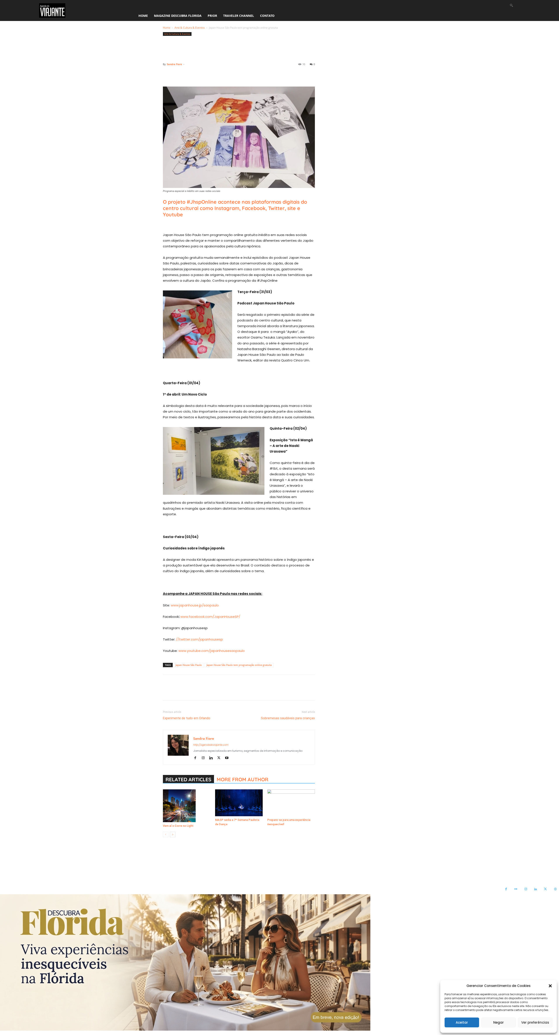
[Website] (555, 889)
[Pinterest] (187, 74)
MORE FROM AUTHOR (242, 779)
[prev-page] (165, 834)
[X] (177, 74)
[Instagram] (204, 758)
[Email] (217, 74)
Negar (498, 1022)
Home (166, 28)
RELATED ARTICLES (188, 779)
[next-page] (172, 834)
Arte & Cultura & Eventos (189, 28)
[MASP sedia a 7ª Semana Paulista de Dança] (239, 802)
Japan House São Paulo (189, 665)
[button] (550, 986)
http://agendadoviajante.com (210, 745)
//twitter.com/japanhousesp (199, 639)
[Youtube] (228, 758)
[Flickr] (516, 889)
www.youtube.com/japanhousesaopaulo (211, 650)
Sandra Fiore (174, 64)
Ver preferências (535, 1022)
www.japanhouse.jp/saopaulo (195, 605)
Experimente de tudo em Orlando (186, 718)
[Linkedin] (207, 74)
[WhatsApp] (197, 74)
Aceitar (462, 1022)
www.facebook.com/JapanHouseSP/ (210, 616)
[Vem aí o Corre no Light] (186, 805)
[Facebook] (167, 74)
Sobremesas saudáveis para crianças (288, 718)
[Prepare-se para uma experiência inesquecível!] (291, 802)
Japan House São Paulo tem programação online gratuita (239, 665)
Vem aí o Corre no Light (178, 825)
